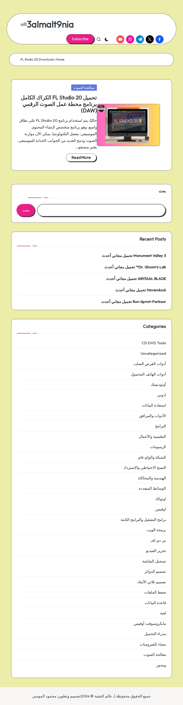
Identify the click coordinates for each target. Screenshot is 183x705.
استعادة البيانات (154, 405)
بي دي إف (158, 540)
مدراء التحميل (155, 633)
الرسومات (158, 446)
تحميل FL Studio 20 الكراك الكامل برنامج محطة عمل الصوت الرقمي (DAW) (59, 104)
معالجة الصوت (84, 87)
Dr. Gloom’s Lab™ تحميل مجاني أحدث (135, 266)
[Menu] (24, 24)
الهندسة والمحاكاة (152, 478)
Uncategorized (153, 353)
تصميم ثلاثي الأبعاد (151, 581)
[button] (80, 39)
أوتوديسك (158, 384)
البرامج (160, 426)
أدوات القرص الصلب (149, 363)
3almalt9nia (50, 24)
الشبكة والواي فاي (152, 457)
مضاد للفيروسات (153, 644)
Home (60, 59)
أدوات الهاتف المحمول (148, 374)
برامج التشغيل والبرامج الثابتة (143, 519)
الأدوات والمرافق (152, 415)
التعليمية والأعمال (152, 436)
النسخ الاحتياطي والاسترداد (145, 467)
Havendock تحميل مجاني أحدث (140, 289)
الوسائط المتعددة (152, 488)
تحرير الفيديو (156, 550)
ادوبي (161, 394)
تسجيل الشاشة (154, 561)
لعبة (163, 613)
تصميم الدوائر (155, 571)
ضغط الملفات (155, 592)
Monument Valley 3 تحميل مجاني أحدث (134, 255)
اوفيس (160, 509)
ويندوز (161, 665)
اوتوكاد (160, 498)
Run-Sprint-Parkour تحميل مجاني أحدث (133, 301)
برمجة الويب (156, 529)
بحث (162, 191)
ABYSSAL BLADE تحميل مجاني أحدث (136, 278)
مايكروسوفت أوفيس (150, 623)
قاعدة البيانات (155, 602)
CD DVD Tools (154, 342)
